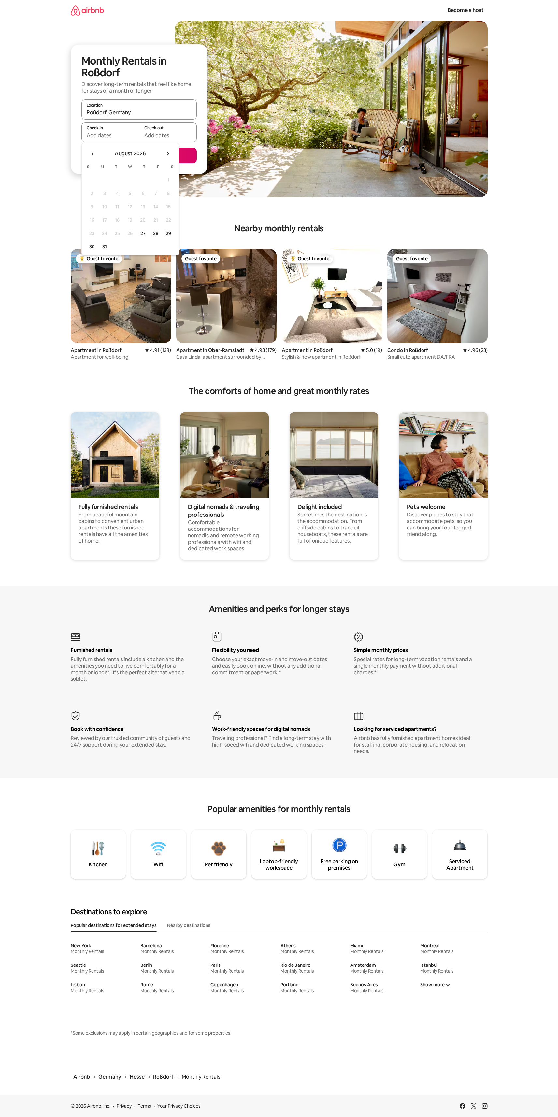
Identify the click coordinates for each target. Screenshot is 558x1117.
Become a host (466, 10)
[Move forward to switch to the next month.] (168, 154)
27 (143, 233)
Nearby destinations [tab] (188, 925)
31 (104, 247)
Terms (144, 1106)
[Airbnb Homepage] (87, 10)
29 (168, 233)
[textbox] (110, 135)
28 (155, 233)
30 (92, 247)
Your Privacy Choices (179, 1106)
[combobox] (139, 112)
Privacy (124, 1106)
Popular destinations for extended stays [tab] (114, 925)
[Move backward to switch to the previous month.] (93, 154)
